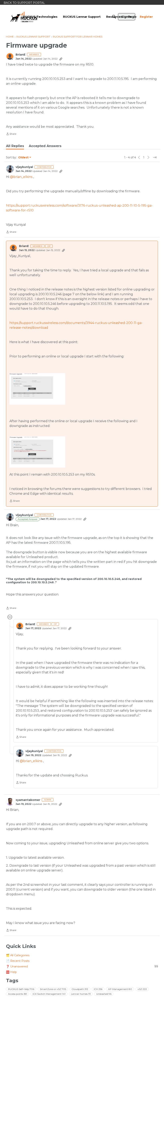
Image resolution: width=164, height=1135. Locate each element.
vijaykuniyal (24, 167)
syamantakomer (28, 800)
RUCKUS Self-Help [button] (21, 989)
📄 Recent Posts (17, 961)
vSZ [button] (142, 989)
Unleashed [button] (103, 993)
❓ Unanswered (82, 966)
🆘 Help (11, 972)
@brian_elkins (21, 177)
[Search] (114, 16)
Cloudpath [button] (80, 989)
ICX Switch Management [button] (49, 993)
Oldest (23, 158)
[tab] (15, 146)
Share (11, 134)
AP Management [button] (120, 989)
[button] (37, 388)
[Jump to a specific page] (155, 157)
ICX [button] (98, 989)
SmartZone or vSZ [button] (53, 989)
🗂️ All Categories (17, 955)
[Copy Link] (60, 59)
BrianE (20, 54)
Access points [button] (17, 993)
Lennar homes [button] (81, 993)
